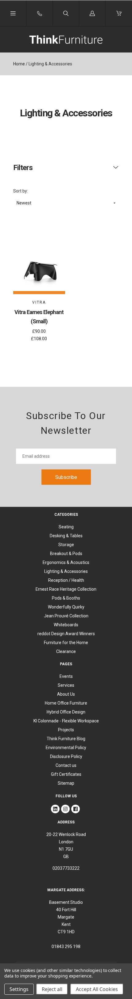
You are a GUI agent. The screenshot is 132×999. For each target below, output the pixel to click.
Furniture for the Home (66, 642)
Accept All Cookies (97, 989)
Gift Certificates (66, 774)
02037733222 (66, 868)
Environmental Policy (66, 747)
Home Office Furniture (66, 703)
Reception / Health (66, 580)
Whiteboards (66, 624)
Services (66, 685)
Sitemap (66, 783)
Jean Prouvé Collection (66, 615)
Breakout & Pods (66, 553)
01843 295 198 (66, 946)
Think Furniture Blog (66, 738)
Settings (19, 989)
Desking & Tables (66, 535)
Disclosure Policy (66, 756)
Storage (66, 544)
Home (19, 63)
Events (66, 676)
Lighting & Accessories (66, 571)
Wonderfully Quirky (66, 606)
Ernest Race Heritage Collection (66, 589)
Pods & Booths (66, 598)
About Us (66, 694)
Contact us (66, 765)
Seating (66, 526)
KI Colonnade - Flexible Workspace (66, 720)
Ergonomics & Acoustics (66, 562)
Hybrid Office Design (66, 711)
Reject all (52, 989)
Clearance (66, 651)
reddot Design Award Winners (66, 633)
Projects (66, 729)
